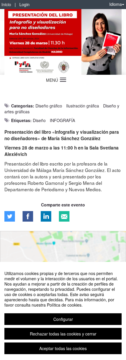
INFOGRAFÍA (62, 120)
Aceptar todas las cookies (63, 348)
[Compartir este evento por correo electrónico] (64, 216)
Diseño (39, 120)
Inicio (6, 4)
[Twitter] (9, 216)
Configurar (63, 319)
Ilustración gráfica (82, 106)
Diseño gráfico (48, 106)
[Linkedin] (46, 216)
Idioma (115, 4)
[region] (63, 311)
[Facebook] (28, 216)
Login (24, 4)
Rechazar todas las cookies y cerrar (63, 334)
